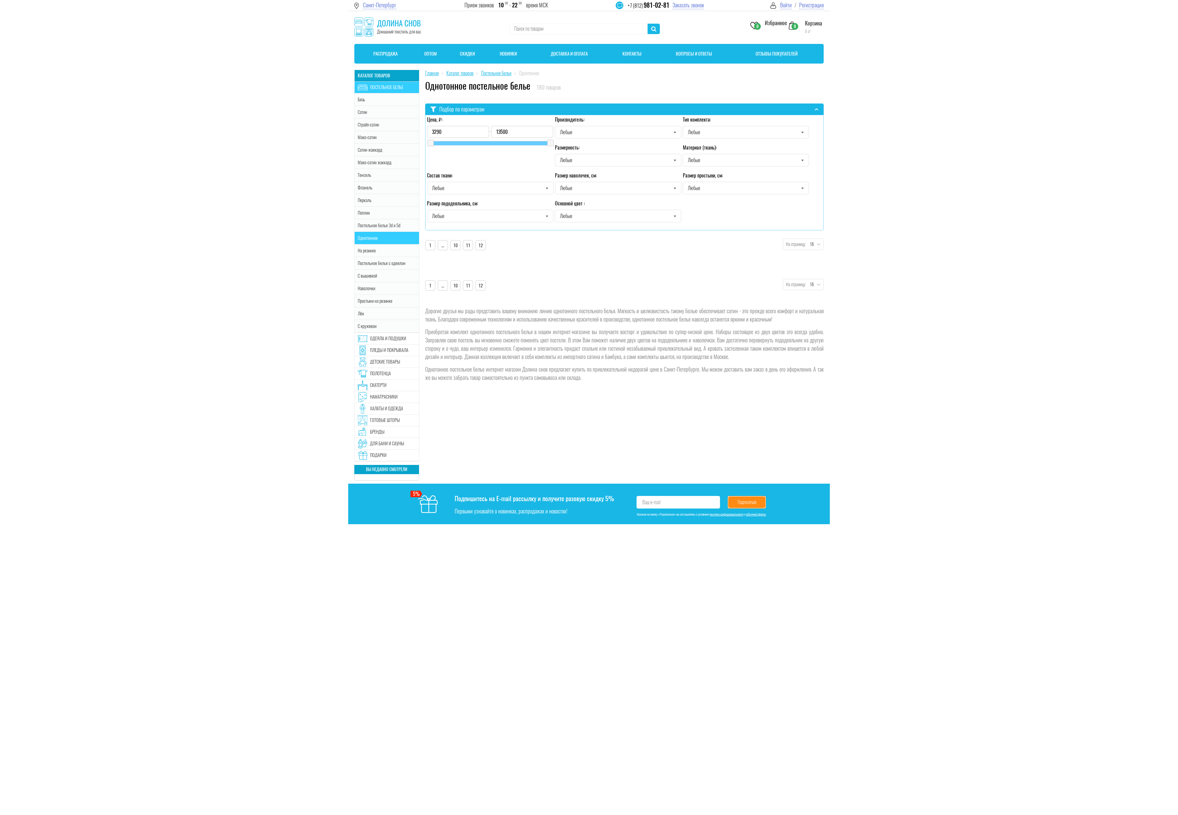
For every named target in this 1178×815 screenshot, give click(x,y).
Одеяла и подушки (388, 338)
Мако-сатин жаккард (374, 162)
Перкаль (364, 200)
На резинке (367, 251)
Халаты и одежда (386, 408)
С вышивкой (367, 276)
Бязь (361, 99)
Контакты (631, 54)
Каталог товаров (374, 75)
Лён (361, 313)
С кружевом (367, 326)
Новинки (508, 54)
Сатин (362, 112)
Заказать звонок (688, 5)
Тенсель (364, 175)
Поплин (364, 213)
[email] (623, 9)
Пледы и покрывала (389, 350)
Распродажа (385, 54)
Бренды (377, 432)
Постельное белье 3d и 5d (379, 225)
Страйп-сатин (368, 125)
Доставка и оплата (569, 54)
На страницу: (794, 244)
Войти (786, 5)
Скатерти (378, 385)
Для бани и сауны (387, 443)
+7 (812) (648, 5)
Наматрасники (384, 397)
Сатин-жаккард (370, 150)
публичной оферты (756, 514)
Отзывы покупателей (777, 54)
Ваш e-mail (651, 502)
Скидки (467, 54)
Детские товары (385, 362)
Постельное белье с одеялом (381, 263)
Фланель (365, 188)
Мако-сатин (367, 137)
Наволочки (366, 288)
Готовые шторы (385, 420)
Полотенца (380, 373)
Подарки (378, 455)
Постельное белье (386, 87)
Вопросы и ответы (694, 54)
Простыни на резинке (375, 301)
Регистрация (811, 5)
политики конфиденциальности (726, 514)
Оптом (430, 54)
